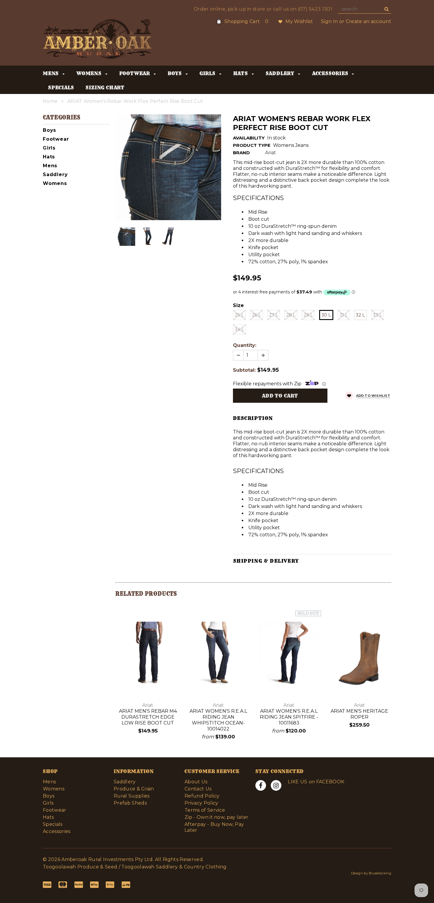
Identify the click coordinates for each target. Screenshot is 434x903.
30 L (326, 315)
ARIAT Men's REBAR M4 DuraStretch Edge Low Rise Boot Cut (148, 717)
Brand (241, 152)
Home (50, 101)
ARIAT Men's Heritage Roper (359, 714)
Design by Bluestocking (371, 873)
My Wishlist (299, 21)
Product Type (251, 145)
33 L (377, 315)
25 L (239, 315)
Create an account (368, 21)
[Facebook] (260, 785)
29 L (308, 315)
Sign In (329, 21)
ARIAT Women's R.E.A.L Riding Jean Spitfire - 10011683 (289, 717)
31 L (344, 315)
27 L (273, 315)
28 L (291, 315)
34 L (239, 329)
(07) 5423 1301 (315, 9)
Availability (249, 138)
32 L (360, 315)
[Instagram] (276, 785)
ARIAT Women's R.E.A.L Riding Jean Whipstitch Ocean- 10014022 (218, 720)
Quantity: (244, 345)
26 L (256, 315)
